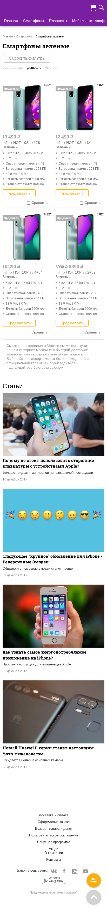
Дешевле (34, 67)
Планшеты (58, 21)
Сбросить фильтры (27, 58)
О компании (53, 853)
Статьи (13, 386)
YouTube (85, 870)
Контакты (53, 860)
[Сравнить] (28, 202)
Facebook (64, 870)
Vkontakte (53, 870)
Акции (53, 849)
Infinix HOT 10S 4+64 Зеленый (73, 145)
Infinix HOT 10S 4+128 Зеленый (21, 145)
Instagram (74, 870)
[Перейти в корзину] (93, 7)
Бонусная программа (53, 842)
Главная (11, 21)
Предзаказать (19, 193)
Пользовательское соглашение (53, 835)
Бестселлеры (13, 67)
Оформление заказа (54, 822)
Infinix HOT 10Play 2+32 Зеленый (76, 274)
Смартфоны (33, 21)
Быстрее (51, 67)
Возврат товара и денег (53, 829)
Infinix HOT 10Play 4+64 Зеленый (23, 274)
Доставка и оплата (53, 815)
